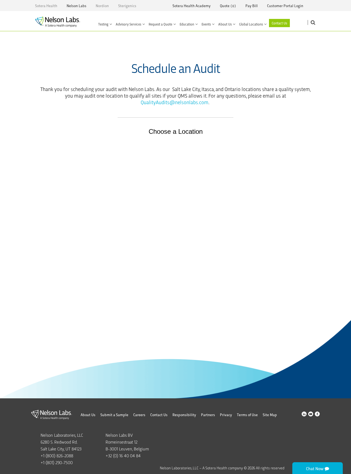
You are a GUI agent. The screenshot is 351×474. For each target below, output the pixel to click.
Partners (208, 414)
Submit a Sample (114, 414)
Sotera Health (46, 5)
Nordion (102, 5)
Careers (139, 414)
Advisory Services (128, 24)
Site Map (270, 414)
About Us (225, 24)
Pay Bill (251, 5)
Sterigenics (127, 5)
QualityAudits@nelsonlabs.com (174, 102)
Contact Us (279, 23)
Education (187, 24)
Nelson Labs (76, 5)
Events (206, 24)
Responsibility (184, 414)
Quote (225, 5)
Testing (103, 24)
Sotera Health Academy (191, 5)
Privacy (226, 414)
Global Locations (251, 24)
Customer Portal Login (285, 5)
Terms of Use (247, 414)
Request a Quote (160, 24)
